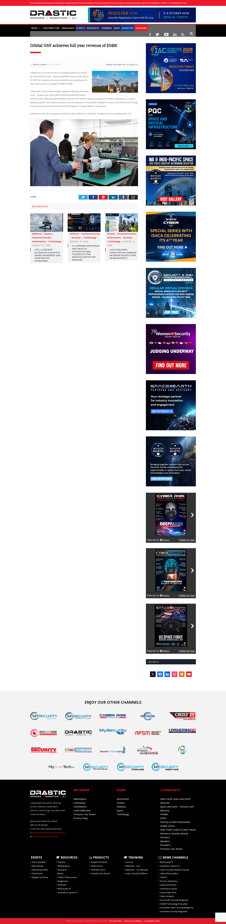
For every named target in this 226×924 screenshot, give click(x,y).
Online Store (97, 866)
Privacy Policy (80, 818)
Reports (61, 862)
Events (80, 28)
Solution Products (99, 862)
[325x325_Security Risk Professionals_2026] (171, 317)
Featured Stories (41, 237)
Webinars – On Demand (136, 869)
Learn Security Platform (136, 873)
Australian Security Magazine (173, 911)
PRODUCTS (100, 857)
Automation (123, 798)
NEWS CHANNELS (175, 857)
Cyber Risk (85, 3)
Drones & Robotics (168, 881)
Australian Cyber (139, 3)
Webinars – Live (132, 866)
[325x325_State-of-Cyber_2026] (171, 260)
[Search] (191, 33)
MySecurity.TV (64, 888)
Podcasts (62, 884)
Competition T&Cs (152, 921)
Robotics (121, 806)
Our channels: (37, 3)
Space (46, 3)
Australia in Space (168, 888)
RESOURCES (93, 28)
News (34, 28)
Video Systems (66, 3)
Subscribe (141, 28)
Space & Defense (168, 884)
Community (79, 802)
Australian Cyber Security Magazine (176, 907)
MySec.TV (159, 3)
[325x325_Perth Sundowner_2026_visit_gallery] (171, 204)
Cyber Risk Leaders (169, 873)
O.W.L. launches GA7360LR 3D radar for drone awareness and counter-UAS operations (47, 255)
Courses (129, 862)
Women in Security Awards (174, 833)
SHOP (117, 28)
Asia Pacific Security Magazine (174, 900)
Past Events (37, 873)
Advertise (127, 28)
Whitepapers (64, 866)
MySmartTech (180, 3)
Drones (109, 64)
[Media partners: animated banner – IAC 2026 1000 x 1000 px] (171, 92)
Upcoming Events (40, 869)
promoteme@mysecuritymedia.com (48, 832)
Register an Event (40, 877)
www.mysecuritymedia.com (45, 836)
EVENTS (36, 857)
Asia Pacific (96, 3)
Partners (165, 837)
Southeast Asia (107, 3)
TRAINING (106, 28)
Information (119, 64)
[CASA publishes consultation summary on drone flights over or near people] (121, 224)
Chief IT (77, 3)
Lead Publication (82, 810)
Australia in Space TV (67, 892)
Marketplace (80, 798)
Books (61, 873)
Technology (132, 64)
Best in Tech (168, 3)
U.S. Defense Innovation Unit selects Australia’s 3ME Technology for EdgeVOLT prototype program (85, 252)
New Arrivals (38, 866)
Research (62, 869)
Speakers (165, 841)
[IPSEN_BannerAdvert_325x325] (171, 485)
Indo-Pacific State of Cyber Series (178, 829)
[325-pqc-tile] (171, 148)
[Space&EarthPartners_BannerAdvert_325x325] (171, 429)
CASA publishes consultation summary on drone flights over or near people (123, 253)
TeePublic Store (98, 869)
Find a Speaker (39, 862)
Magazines (68, 28)
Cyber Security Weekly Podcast (174, 869)
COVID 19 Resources (67, 877)
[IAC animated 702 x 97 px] (142, 21)
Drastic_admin (39, 64)
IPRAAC (164, 814)
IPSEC (163, 818)
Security (76, 237)
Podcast (150, 3)
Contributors (51, 28)
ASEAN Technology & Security (173, 903)
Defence (37, 233)
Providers (165, 845)
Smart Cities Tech (168, 892)
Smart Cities (54, 3)
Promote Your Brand (84, 814)
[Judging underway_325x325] (171, 373)
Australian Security (123, 3)
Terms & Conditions (133, 921)
